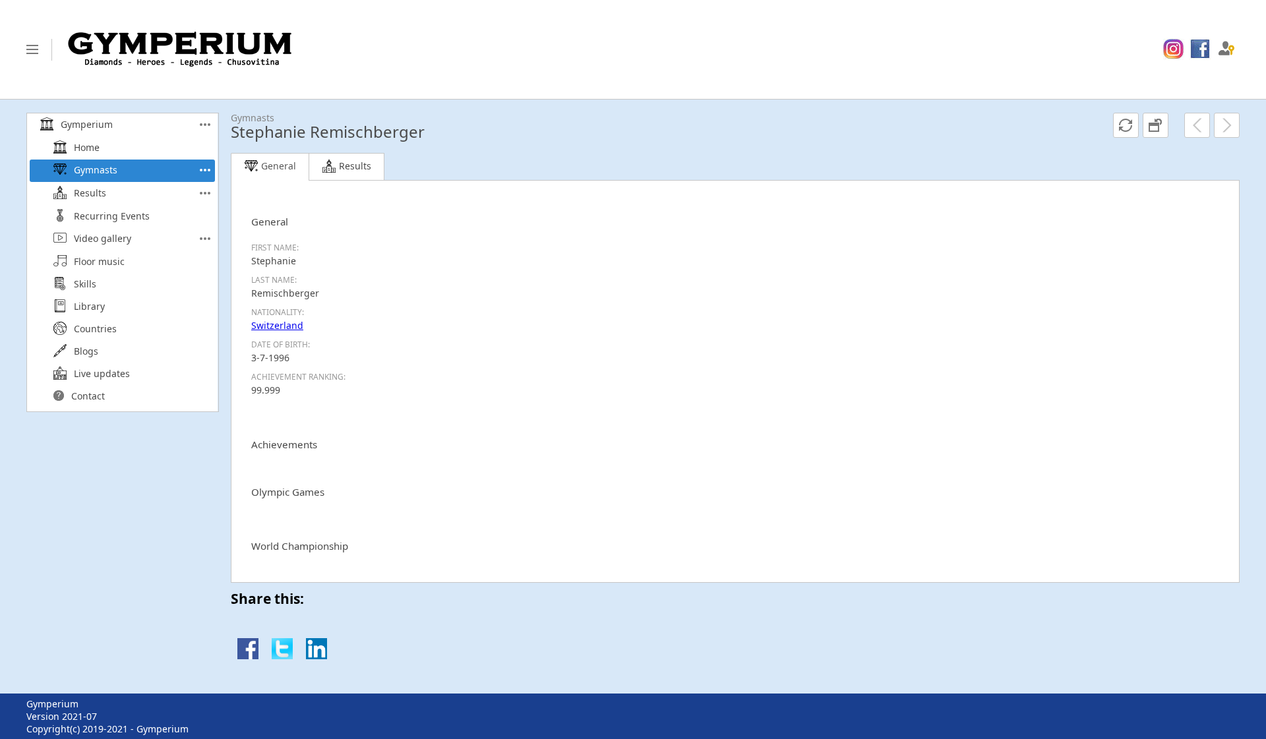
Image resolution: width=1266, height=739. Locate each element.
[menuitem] (1173, 49)
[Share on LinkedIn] (316, 655)
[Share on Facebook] (247, 655)
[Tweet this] (282, 655)
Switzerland (277, 325)
